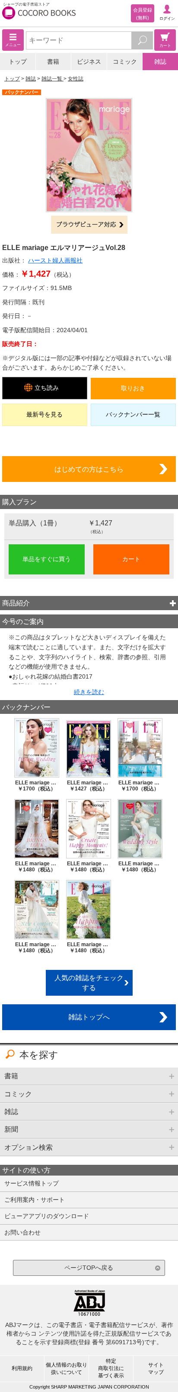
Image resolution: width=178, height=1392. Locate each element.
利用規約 (22, 1368)
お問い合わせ (22, 1232)
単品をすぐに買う (46, 559)
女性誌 (75, 79)
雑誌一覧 (52, 79)
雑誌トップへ (89, 1017)
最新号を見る (44, 414)
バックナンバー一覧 (133, 414)
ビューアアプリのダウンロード (46, 1216)
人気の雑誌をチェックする (89, 982)
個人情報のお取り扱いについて (66, 1368)
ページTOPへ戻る (88, 1267)
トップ (18, 61)
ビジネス (89, 61)
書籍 (53, 61)
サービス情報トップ (31, 1183)
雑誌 (160, 61)
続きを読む (89, 691)
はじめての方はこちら (89, 469)
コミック (125, 61)
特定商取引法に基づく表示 (111, 1368)
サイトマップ (156, 1368)
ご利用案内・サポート (34, 1199)
